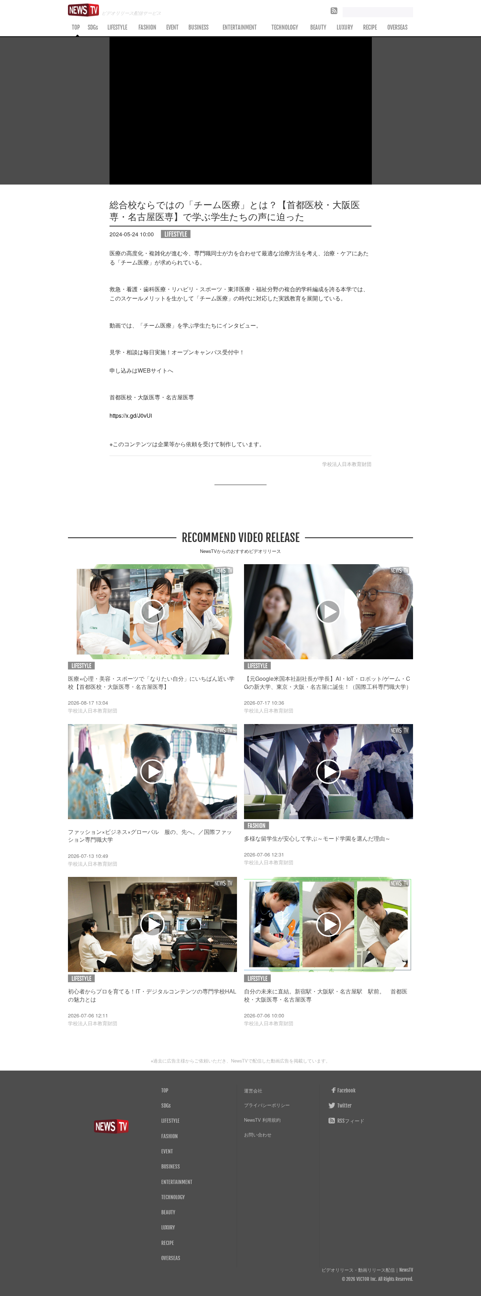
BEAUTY (318, 27)
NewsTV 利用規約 (262, 1119)
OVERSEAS (397, 27)
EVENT (172, 27)
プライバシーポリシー (267, 1105)
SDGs (93, 27)
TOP (76, 27)
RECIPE (370, 27)
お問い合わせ (257, 1134)
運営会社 (253, 1090)
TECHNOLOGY (284, 27)
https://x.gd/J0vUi (131, 415)
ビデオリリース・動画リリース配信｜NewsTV (367, 1270)
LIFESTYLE (117, 27)
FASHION (147, 27)
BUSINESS (198, 27)
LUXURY (345, 27)
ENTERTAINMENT (240, 27)
